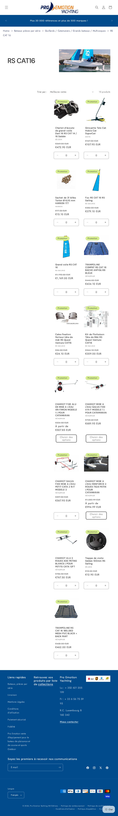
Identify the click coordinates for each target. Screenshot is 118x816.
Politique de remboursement (73, 806)
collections (45, 684)
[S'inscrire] (59, 767)
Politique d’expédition (87, 809)
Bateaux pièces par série (27, 31)
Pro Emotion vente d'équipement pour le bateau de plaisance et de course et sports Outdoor (19, 741)
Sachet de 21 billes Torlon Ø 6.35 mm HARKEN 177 (65, 200)
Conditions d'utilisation (13, 710)
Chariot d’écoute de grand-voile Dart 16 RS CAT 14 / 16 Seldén (66, 132)
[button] (6, 7)
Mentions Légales (16, 701)
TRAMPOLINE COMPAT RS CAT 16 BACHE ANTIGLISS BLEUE (95, 268)
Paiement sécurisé (17, 719)
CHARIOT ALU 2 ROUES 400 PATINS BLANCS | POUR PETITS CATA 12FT (66, 562)
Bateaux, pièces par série (17, 685)
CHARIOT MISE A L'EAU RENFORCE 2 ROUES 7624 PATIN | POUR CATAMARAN (95, 487)
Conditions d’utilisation (65, 809)
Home (6, 31)
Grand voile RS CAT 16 (66, 266)
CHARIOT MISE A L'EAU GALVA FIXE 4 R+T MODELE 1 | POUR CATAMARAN (95, 408)
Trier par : (42, 91)
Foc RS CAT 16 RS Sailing (95, 199)
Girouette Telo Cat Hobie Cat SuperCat (95, 130)
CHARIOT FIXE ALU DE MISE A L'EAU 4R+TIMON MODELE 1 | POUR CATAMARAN (66, 410)
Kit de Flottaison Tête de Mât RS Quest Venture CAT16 (94, 338)
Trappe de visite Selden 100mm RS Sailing (95, 561)
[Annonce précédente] (6, 20)
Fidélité (11, 726)
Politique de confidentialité (99, 806)
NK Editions (53, 806)
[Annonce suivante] (112, 20)
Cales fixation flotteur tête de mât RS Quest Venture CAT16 (64, 338)
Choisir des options (66, 438)
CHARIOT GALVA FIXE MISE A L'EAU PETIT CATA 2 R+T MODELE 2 (65, 485)
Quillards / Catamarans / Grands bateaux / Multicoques (75, 31)
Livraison (12, 694)
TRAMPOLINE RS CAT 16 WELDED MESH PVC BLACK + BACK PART (66, 632)
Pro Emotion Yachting (38, 806)
